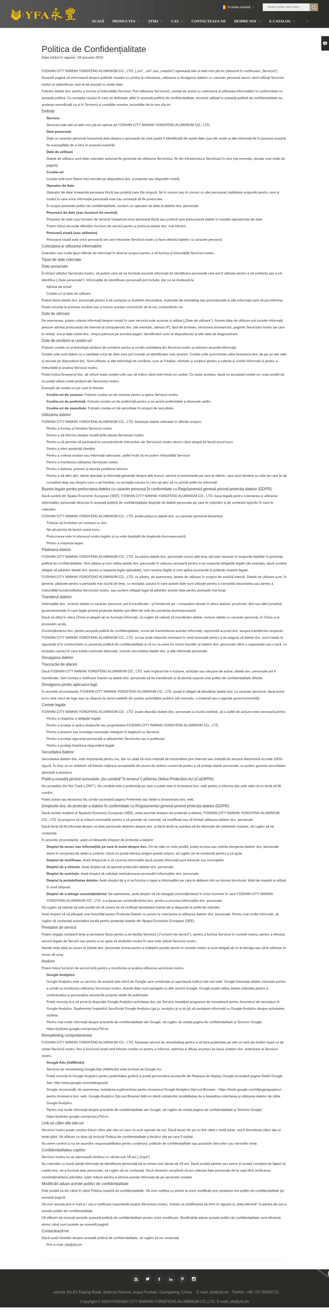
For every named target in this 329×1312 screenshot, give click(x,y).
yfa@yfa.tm (219, 1292)
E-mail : (203, 1292)
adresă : (60, 1292)
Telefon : (239, 1292)
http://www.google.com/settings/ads (81, 1083)
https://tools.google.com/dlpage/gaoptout (250, 1089)
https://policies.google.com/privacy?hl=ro (77, 1029)
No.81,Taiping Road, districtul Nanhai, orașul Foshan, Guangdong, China (129, 1292)
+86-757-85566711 (262, 1292)
